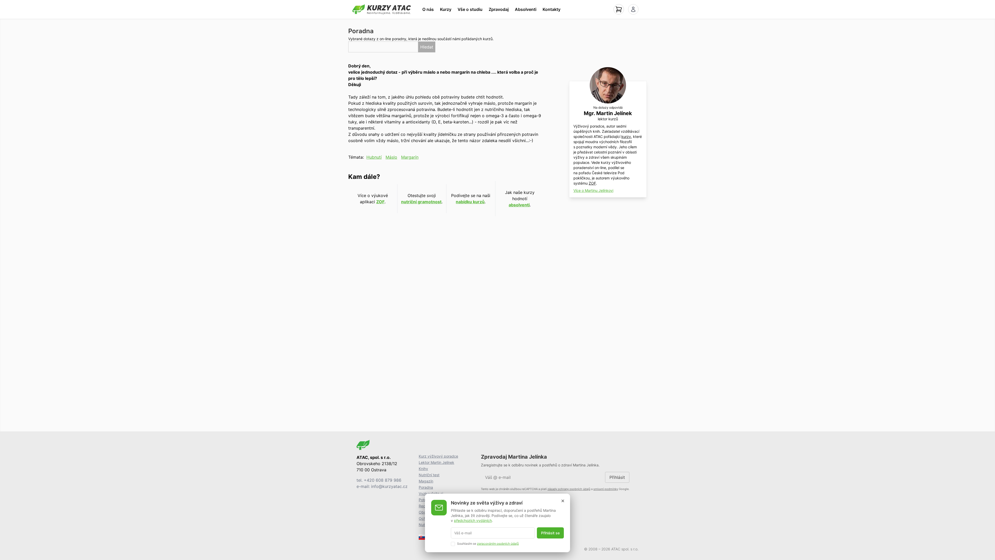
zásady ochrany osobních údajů (569, 489)
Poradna (426, 487)
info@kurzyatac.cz (389, 486)
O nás (428, 9)
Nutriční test (429, 475)
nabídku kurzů (470, 201)
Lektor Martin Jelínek (436, 462)
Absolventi (525, 9)
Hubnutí (374, 157)
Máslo (391, 157)
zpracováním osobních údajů (498, 543)
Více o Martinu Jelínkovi (593, 190)
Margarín (409, 157)
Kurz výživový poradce (438, 456)
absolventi (519, 204)
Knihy (423, 468)
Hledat (426, 47)
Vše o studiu (470, 9)
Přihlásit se (550, 533)
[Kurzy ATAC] (381, 9)
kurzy (626, 136)
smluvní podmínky (605, 489)
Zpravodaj (499, 9)
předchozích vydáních (473, 520)
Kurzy (445, 9)
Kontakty (551, 9)
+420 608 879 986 (382, 480)
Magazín (426, 481)
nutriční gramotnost (421, 201)
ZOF (380, 201)
